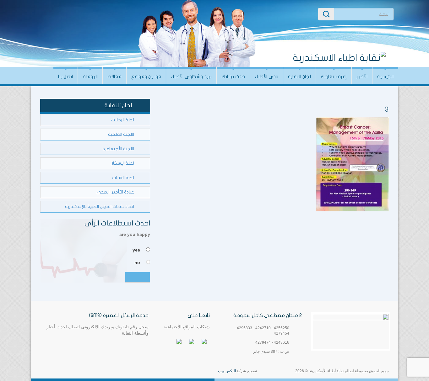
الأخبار (361, 76)
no (137, 262)
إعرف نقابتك (334, 76)
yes (136, 249)
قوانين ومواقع (146, 76)
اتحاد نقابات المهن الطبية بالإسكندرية (99, 206)
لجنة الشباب (123, 177)
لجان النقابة (299, 76)
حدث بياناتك (233, 76)
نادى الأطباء (266, 76)
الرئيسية (385, 76)
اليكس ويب (227, 371)
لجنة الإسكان (122, 163)
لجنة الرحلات (122, 120)
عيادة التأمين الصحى (115, 192)
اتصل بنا (65, 76)
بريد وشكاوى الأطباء (191, 76)
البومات (90, 76)
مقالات (114, 76)
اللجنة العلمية (121, 134)
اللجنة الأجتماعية (118, 148)
